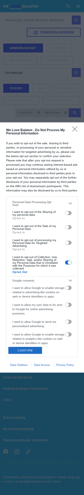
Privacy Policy (65, 365)
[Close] (76, 130)
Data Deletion (19, 365)
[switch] (68, 213)
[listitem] (42, 203)
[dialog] (42, 247)
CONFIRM (25, 350)
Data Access (42, 365)
